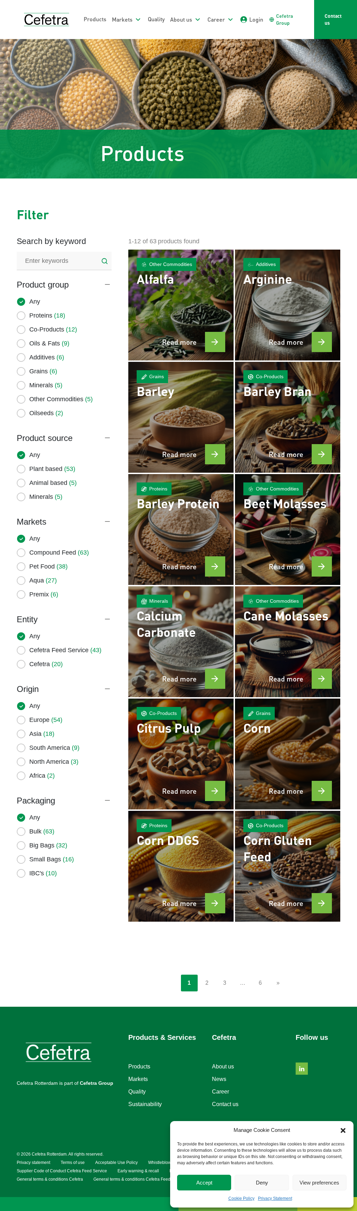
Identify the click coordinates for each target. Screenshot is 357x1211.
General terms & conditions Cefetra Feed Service (139, 1179)
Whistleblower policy (167, 1162)
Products (95, 19)
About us (223, 1066)
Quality (156, 19)
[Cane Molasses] (287, 641)
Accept (204, 1183)
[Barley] (181, 417)
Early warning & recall (138, 1170)
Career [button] (216, 19)
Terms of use (73, 1162)
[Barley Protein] (181, 529)
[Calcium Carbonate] (181, 641)
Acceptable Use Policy (116, 1162)
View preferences (319, 1183)
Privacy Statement (275, 1198)
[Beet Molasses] (287, 529)
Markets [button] (122, 19)
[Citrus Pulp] (181, 754)
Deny (262, 1183)
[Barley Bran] (287, 417)
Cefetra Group (96, 1083)
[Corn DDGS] (181, 866)
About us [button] (181, 19)
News (219, 1079)
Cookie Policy (241, 1198)
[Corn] (287, 754)
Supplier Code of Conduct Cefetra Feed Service (62, 1170)
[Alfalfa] (181, 305)
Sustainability (145, 1104)
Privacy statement (33, 1162)
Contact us (333, 19)
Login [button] (256, 19)
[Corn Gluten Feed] (287, 866)
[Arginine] (287, 305)
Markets (138, 1079)
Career (220, 1092)
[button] (343, 1130)
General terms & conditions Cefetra (50, 1179)
